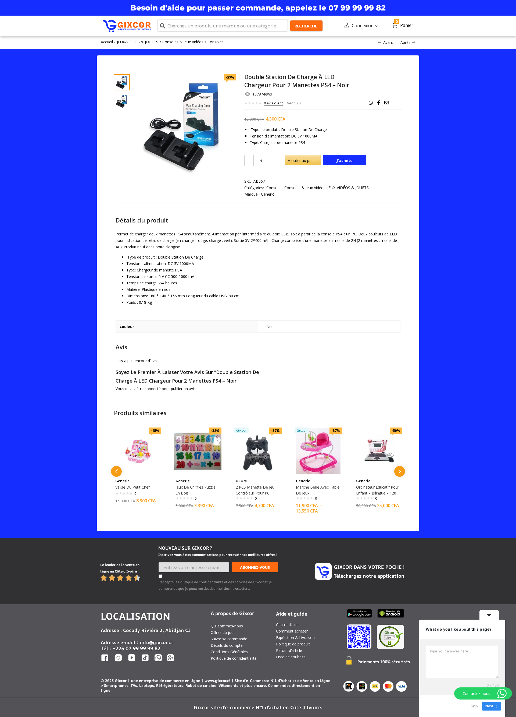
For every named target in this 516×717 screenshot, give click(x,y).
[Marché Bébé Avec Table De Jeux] (318, 450)
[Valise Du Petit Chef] (137, 450)
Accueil (107, 41)
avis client (273, 103)
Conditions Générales (229, 651)
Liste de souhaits (291, 656)
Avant (388, 42)
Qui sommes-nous (227, 625)
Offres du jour (223, 632)
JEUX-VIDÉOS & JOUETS (137, 41)
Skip (474, 706)
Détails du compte (227, 645)
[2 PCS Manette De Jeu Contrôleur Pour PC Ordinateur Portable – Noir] (258, 450)
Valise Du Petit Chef (132, 487)
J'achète (344, 160)
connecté (153, 388)
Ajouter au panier (303, 160)
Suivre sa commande (229, 638)
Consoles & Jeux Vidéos (182, 41)
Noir (270, 326)
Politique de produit (293, 644)
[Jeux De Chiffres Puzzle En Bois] (197, 450)
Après (405, 42)
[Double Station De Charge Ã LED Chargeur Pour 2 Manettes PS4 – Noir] (371, 103)
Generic (267, 194)
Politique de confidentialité (234, 658)
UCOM (241, 480)
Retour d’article (289, 650)
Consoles (215, 41)
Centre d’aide (287, 624)
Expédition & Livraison (295, 637)
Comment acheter (292, 631)
